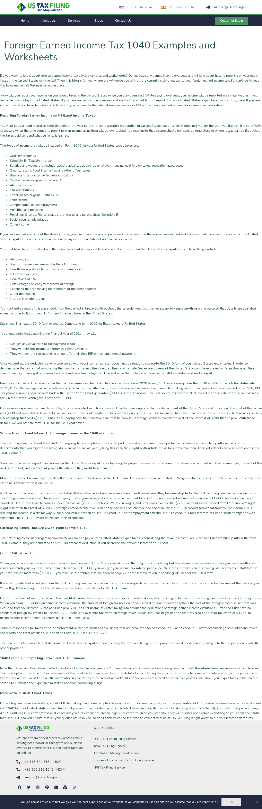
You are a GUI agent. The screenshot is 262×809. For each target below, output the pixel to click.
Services (74, 20)
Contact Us (123, 20)
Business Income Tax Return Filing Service (123, 760)
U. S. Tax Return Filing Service (115, 739)
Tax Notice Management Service (116, 753)
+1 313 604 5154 (138, 7)
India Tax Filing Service (109, 746)
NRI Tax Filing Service (109, 767)
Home (24, 20)
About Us (49, 20)
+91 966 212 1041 (181, 7)
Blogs (98, 20)
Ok (231, 801)
